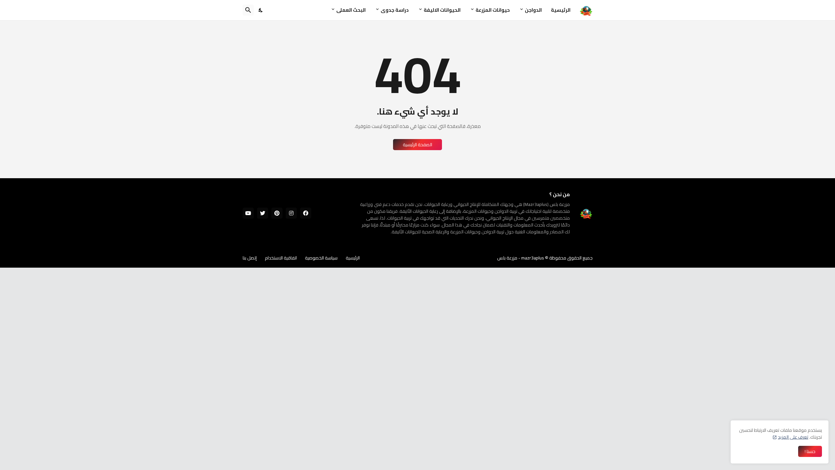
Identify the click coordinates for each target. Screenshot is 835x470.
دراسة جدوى (395, 10)
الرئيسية (560, 10)
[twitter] (262, 213)
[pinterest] (276, 213)
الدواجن (533, 10)
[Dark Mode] (260, 10)
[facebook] (305, 213)
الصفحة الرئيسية (417, 144)
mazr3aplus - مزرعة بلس (520, 258)
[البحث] (248, 10)
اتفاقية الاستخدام (281, 258)
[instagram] (291, 213)
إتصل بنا (250, 258)
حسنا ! (810, 451)
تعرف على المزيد (793, 437)
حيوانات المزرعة (493, 10)
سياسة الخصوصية (321, 258)
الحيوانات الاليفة (442, 10)
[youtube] (248, 213)
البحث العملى (351, 10)
